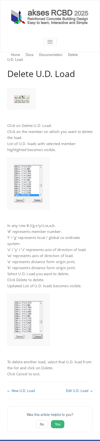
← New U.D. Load (21, 390)
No (42, 424)
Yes (57, 424)
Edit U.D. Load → (79, 390)
